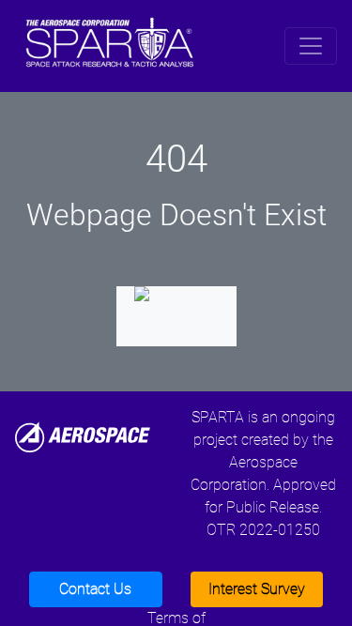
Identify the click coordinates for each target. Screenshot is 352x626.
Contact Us (95, 589)
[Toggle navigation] (310, 46)
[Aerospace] (82, 436)
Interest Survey (256, 589)
